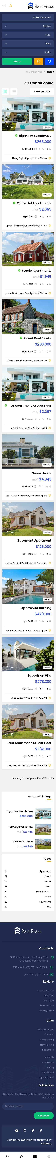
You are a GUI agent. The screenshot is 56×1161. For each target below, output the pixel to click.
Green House (41, 473)
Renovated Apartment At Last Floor (30, 406)
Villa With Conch (23, 841)
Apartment (45, 871)
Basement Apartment (34, 541)
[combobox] (28, 26)
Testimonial (48, 1072)
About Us (49, 995)
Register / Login (11, 6)
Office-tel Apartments (34, 203)
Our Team (48, 1000)
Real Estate (48, 1049)
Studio (48, 896)
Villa (49, 906)
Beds (48, 43)
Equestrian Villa (39, 675)
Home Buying (47, 1039)
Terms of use (47, 1005)
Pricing (50, 1067)
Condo (47, 876)
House (48, 881)
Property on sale (45, 990)
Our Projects (47, 1062)
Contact (49, 1034)
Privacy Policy (47, 1010)
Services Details (45, 1029)
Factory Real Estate (21, 827)
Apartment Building (36, 608)
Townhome (45, 901)
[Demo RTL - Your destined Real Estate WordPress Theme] (41, 5)
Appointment (47, 1077)
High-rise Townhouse (35, 136)
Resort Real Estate (37, 338)
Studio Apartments (36, 271)
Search (17, 61)
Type (48, 34)
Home (50, 71)
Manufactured (43, 891)
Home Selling (47, 1044)
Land (48, 886)
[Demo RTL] (28, 930)
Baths (48, 52)
